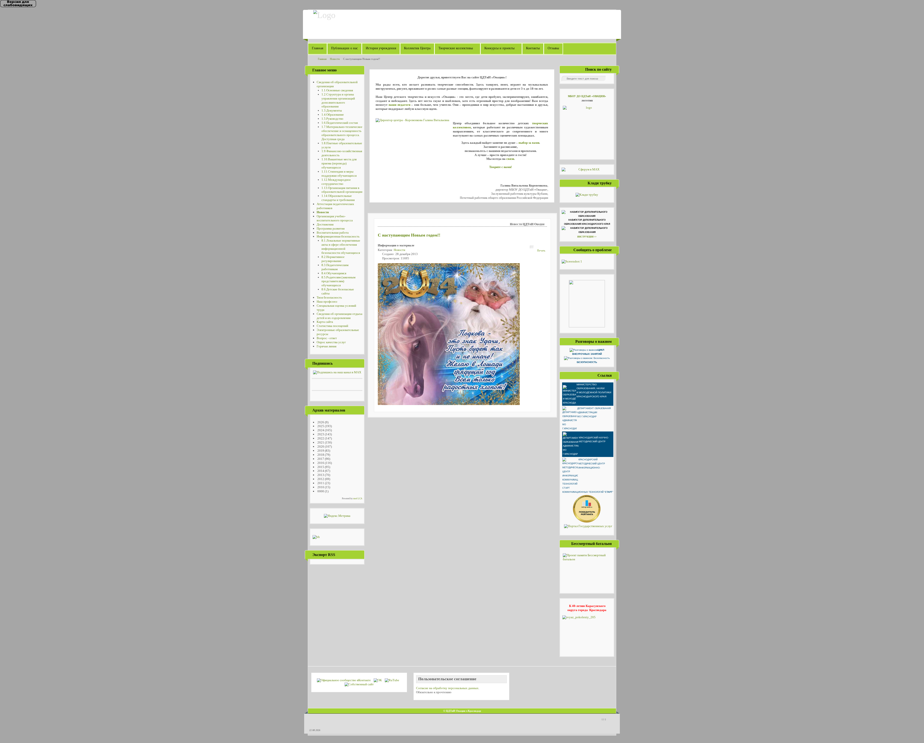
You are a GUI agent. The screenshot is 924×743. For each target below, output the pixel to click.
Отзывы (553, 48)
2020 (320, 446)
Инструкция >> (587, 237)
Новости (399, 250)
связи (510, 159)
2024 (320, 430)
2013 (320, 475)
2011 (320, 483)
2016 (320, 463)
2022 (320, 438)
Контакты (533, 48)
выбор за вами (529, 142)
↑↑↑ (603, 719)
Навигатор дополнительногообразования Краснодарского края (587, 222)
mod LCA (357, 498)
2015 (320, 467)
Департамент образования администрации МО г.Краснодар (594, 412)
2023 (320, 434)
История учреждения (381, 48)
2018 (320, 454)
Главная (317, 48)
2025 (320, 426)
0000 (320, 491)
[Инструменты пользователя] (532, 247)
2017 (320, 459)
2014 (320, 471)
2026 (320, 422)
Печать (541, 250)
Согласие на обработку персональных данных (447, 688)
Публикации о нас (344, 48)
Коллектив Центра (417, 48)
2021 (320, 442)
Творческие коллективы (455, 48)
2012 (320, 479)
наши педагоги (399, 104)
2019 (320, 450)
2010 (320, 487)
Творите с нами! (500, 167)
